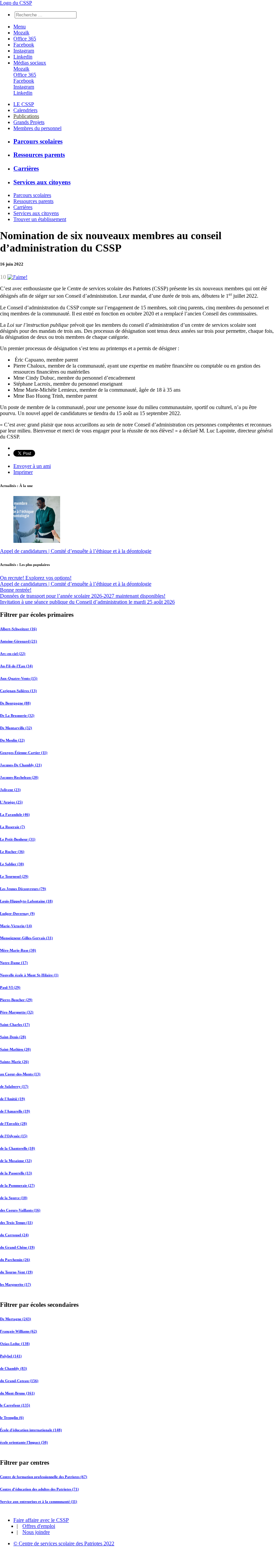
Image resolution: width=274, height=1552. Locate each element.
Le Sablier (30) (12, 864)
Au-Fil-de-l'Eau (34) (16, 666)
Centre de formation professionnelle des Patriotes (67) (43, 1477)
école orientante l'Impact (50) (24, 1442)
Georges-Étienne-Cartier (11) (23, 753)
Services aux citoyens (42, 182)
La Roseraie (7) (12, 827)
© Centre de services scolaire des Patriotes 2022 (63, 1543)
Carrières (26, 168)
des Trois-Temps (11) (16, 1223)
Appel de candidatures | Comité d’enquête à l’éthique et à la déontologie (75, 551)
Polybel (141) (11, 1356)
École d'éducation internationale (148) (31, 1430)
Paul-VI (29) (10, 987)
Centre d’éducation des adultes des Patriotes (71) (39, 1489)
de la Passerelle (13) (16, 1173)
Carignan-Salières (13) (18, 691)
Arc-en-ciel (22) (12, 654)
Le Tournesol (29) (14, 876)
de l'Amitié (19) (12, 1099)
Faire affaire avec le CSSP (41, 1520)
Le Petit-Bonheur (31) (17, 839)
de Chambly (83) (13, 1368)
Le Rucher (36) (12, 852)
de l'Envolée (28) (13, 1124)
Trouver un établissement (39, 219)
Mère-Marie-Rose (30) (18, 950)
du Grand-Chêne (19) (17, 1247)
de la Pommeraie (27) (17, 1185)
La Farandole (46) (15, 814)
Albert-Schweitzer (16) (18, 629)
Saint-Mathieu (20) (15, 1049)
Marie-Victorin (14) (16, 926)
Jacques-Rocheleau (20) (19, 777)
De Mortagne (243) (15, 1319)
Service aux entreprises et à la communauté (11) (38, 1501)
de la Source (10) (13, 1198)
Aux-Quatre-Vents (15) (18, 678)
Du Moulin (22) (12, 740)
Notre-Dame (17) (14, 963)
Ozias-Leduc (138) (15, 1343)
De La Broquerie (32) (17, 715)
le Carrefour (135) (15, 1405)
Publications (26, 116)
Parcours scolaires (37, 141)
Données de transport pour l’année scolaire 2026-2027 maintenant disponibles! (82, 596)
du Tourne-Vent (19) (16, 1272)
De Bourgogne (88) (15, 703)
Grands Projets (28, 122)
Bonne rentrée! (15, 590)
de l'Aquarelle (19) (15, 1111)
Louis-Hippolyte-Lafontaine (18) (26, 901)
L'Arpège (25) (11, 802)
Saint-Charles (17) (15, 1025)
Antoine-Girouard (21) (18, 641)
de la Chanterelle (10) (17, 1148)
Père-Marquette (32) (16, 1012)
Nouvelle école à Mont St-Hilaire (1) (29, 975)
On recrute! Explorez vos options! (36, 578)
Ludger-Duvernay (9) (17, 913)
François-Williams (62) (18, 1331)
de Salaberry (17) (14, 1086)
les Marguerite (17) (15, 1284)
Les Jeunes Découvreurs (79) (23, 889)
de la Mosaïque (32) (16, 1161)
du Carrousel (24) (14, 1235)
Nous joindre (36, 1532)
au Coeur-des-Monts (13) (20, 1074)
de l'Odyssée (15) (13, 1136)
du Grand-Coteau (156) (19, 1380)
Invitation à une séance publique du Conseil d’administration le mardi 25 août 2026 (87, 602)
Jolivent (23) (10, 790)
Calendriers (25, 110)
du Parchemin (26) (15, 1260)
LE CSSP (23, 104)
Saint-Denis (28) (13, 1037)
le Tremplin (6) (12, 1418)
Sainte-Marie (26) (14, 1062)
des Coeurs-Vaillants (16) (20, 1210)
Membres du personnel (37, 128)
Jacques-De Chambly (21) (21, 765)
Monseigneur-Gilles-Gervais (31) (26, 938)
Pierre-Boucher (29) (16, 1000)
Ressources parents (39, 154)
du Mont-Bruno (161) (17, 1393)
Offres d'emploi (38, 1526)
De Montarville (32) (16, 728)
